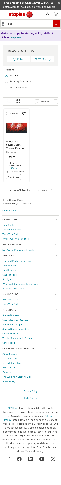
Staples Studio (9, 274)
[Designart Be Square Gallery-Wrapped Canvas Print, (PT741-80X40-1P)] (16, 128)
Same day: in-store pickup (22, 81)
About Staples (9, 353)
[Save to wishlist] (24, 113)
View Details (13, 177)
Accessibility (8, 367)
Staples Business (10, 315)
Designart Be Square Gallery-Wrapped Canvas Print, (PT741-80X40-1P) (15, 145)
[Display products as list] (9, 101)
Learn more (48, 6)
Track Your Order (11, 234)
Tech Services (9, 265)
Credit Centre (9, 270)
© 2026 (12, 408)
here (55, 439)
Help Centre (8, 225)
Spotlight (7, 279)
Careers (6, 372)
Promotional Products (13, 288)
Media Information (11, 363)
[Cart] (56, 14)
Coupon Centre (10, 333)
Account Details (10, 299)
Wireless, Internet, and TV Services (20, 283)
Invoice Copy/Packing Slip (15, 238)
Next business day (18, 87)
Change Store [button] (9, 210)
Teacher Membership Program (17, 338)
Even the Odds (10, 358)
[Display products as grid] (18, 101)
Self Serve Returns (11, 229)
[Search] (56, 23)
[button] (3, 24)
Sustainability (9, 381)
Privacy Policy (30, 391)
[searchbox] (29, 23)
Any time (14, 75)
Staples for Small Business (15, 319)
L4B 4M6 (13, 168)
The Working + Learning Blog (17, 376)
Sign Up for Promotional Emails (18, 249)
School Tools (8, 342)
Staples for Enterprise (13, 324)
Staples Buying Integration (15, 329)
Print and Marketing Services (16, 261)
